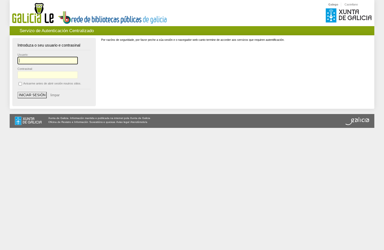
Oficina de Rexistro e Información (68, 122)
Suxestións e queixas (102, 122)
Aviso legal (122, 122)
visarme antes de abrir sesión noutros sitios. (52, 83)
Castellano (351, 4)
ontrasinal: (25, 68)
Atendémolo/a (138, 122)
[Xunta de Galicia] (28, 121)
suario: (23, 54)
